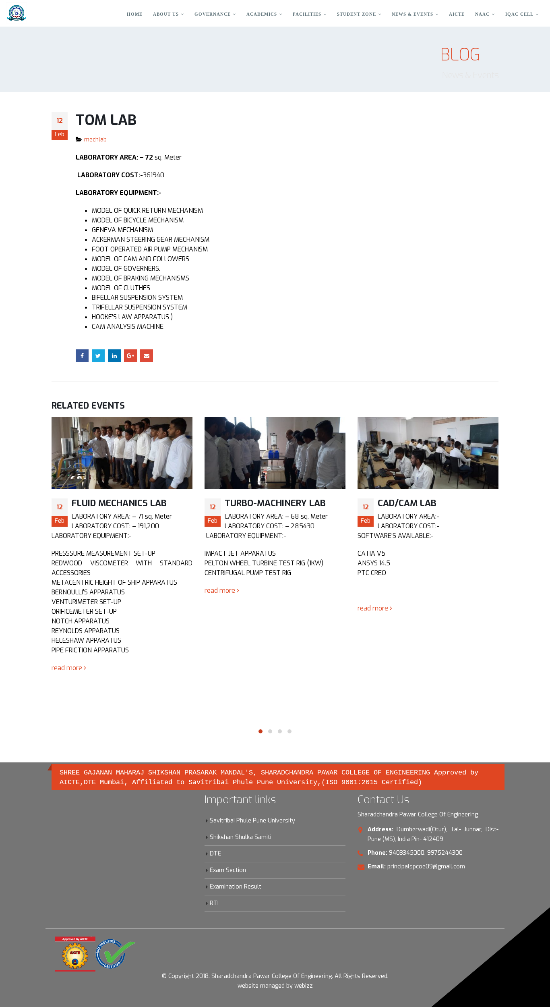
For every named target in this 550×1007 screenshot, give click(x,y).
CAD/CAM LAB (407, 503)
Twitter (98, 355)
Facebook (82, 355)
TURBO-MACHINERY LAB (275, 503)
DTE (215, 854)
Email (146, 355)
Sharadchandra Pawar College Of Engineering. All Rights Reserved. (300, 976)
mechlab (95, 139)
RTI (214, 903)
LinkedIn (114, 355)
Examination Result (235, 887)
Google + (130, 355)
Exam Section (228, 870)
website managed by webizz (275, 986)
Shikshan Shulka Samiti (240, 837)
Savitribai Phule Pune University (252, 820)
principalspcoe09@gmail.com (426, 866)
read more (68, 668)
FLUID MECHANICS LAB (119, 503)
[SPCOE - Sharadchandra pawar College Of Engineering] (16, 12)
